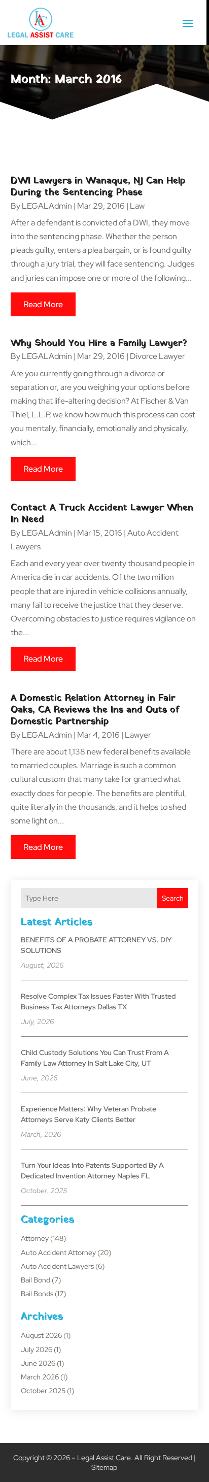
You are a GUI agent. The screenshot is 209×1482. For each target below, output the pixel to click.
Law (137, 206)
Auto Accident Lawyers (57, 1266)
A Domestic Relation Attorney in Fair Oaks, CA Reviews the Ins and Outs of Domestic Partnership (95, 710)
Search (173, 898)
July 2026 (36, 1349)
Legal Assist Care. (105, 1457)
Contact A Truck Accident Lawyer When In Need (102, 513)
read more (43, 304)
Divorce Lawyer (157, 356)
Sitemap (104, 1467)
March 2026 (40, 1376)
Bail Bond (35, 1280)
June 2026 (38, 1363)
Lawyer (138, 735)
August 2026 (41, 1335)
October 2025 (43, 1390)
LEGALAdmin (47, 206)
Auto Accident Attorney (58, 1252)
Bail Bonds (37, 1293)
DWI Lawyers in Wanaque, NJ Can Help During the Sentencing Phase (98, 187)
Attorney (35, 1238)
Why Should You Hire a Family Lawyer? (99, 343)
